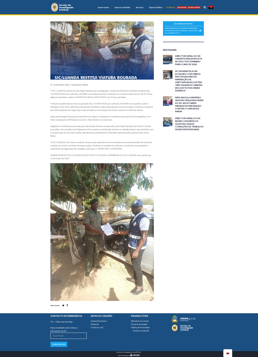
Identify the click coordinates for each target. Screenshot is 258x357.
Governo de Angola (139, 324)
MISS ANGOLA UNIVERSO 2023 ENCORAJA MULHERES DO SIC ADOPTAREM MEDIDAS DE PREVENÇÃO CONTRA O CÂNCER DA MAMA (189, 104)
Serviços (139, 7)
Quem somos (103, 7)
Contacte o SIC (97, 327)
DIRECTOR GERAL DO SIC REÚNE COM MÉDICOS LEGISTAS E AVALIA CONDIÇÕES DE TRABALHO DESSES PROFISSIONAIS (189, 124)
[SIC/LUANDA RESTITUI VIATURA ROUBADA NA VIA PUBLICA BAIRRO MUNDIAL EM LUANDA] (102, 50)
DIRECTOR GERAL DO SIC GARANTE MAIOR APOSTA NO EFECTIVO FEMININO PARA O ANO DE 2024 (188, 60)
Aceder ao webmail (140, 330)
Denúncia (95, 324)
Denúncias (182, 7)
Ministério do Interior (140, 321)
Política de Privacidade (140, 327)
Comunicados (77, 85)
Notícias (85, 85)
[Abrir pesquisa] (205, 7)
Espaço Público (155, 7)
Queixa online (194, 7)
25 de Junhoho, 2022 (61, 85)
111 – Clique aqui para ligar (61, 321)
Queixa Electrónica (99, 321)
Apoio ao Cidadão (122, 7)
